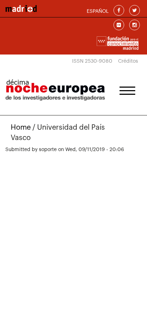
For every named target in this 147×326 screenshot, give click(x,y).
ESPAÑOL (97, 11)
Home (21, 127)
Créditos (128, 61)
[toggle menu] (127, 88)
